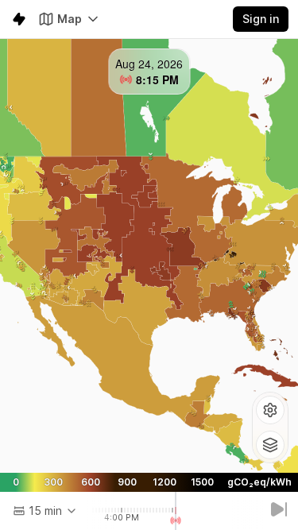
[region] (149, 256)
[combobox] (45, 511)
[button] (270, 410)
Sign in (260, 18)
